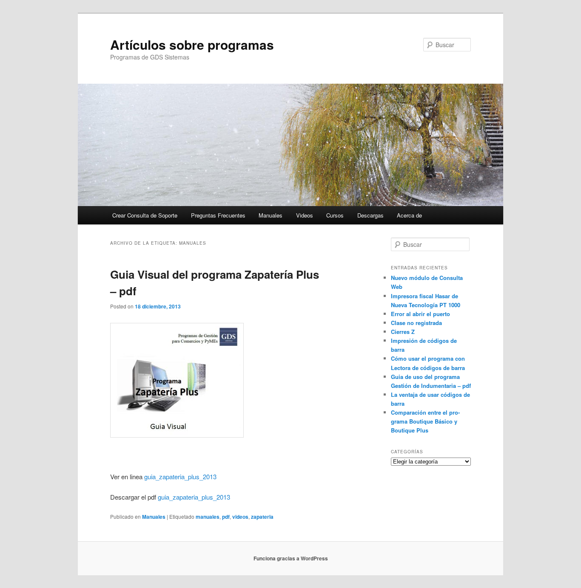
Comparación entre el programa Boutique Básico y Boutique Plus (425, 421)
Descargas (370, 215)
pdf (226, 516)
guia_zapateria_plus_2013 (180, 476)
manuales (207, 516)
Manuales (270, 215)
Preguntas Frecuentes (218, 215)
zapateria (262, 516)
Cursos (335, 215)
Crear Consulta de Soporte (144, 215)
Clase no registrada (416, 323)
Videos (304, 215)
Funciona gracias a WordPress (290, 558)
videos (240, 516)
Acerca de (409, 215)
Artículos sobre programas (192, 44)
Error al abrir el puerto (420, 314)
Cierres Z (403, 332)
